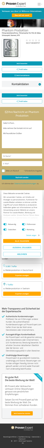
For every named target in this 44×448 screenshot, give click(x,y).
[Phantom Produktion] (11, 48)
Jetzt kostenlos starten (22, 413)
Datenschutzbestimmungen (25, 183)
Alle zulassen (22, 240)
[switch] (23, 224)
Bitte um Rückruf (12, 170)
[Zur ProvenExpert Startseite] (14, 4)
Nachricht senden (22, 177)
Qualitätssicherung (24, 437)
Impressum (22, 439)
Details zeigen (31, 235)
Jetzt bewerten (22, 63)
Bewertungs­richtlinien (10, 437)
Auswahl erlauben (22, 247)
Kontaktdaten (20, 84)
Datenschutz (35, 437)
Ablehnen (22, 254)
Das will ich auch (22, 15)
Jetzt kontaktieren (23, 75)
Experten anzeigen (22, 275)
